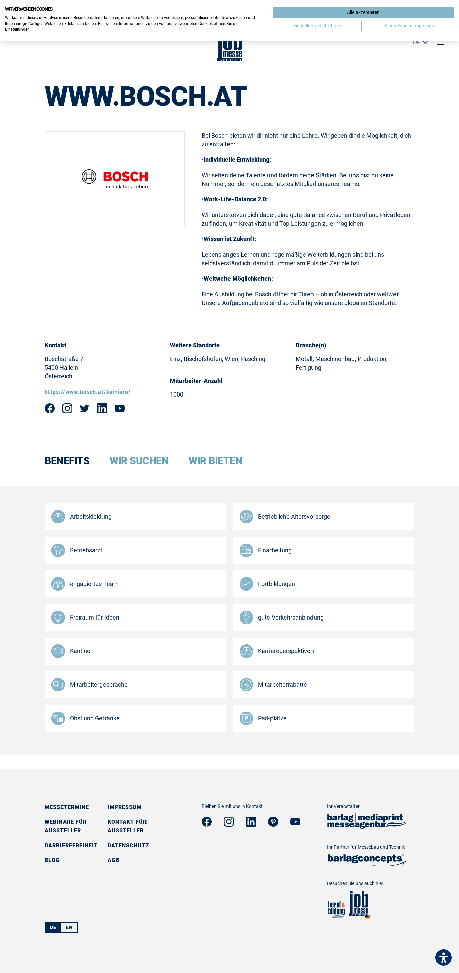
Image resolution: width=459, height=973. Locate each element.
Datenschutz (128, 845)
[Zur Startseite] (229, 59)
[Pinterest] (273, 824)
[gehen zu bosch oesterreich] (102, 411)
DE (53, 927)
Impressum (125, 807)
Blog (52, 860)
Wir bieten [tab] (215, 461)
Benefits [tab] (67, 461)
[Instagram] (229, 824)
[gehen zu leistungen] (367, 864)
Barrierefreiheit (71, 845)
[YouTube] (295, 823)
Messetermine (67, 807)
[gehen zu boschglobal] (85, 411)
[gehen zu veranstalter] (367, 826)
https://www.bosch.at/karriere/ (88, 392)
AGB (113, 860)
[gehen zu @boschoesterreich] (120, 410)
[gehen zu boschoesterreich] (50, 411)
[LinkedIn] (251, 824)
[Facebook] (207, 824)
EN (69, 927)
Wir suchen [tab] (139, 461)
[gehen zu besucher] (336, 917)
